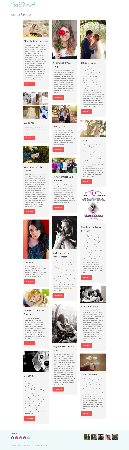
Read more (29, 84)
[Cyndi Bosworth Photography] (23, 4)
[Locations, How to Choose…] (36, 154)
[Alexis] (93, 128)
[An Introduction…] (93, 362)
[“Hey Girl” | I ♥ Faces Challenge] (36, 298)
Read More (37, 79)
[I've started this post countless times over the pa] (108, 437)
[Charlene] (36, 239)
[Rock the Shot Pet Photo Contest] (64, 232)
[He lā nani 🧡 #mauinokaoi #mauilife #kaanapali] (115, 437)
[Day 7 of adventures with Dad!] (87, 437)
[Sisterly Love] (64, 114)
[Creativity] (36, 361)
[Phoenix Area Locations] (36, 28)
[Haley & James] (93, 39)
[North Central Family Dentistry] (64, 165)
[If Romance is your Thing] (64, 39)
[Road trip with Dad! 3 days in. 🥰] (101, 437)
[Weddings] (36, 105)
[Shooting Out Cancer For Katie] (93, 206)
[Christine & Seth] (93, 294)
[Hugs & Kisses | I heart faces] (64, 323)
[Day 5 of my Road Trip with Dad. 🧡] (94, 437)
